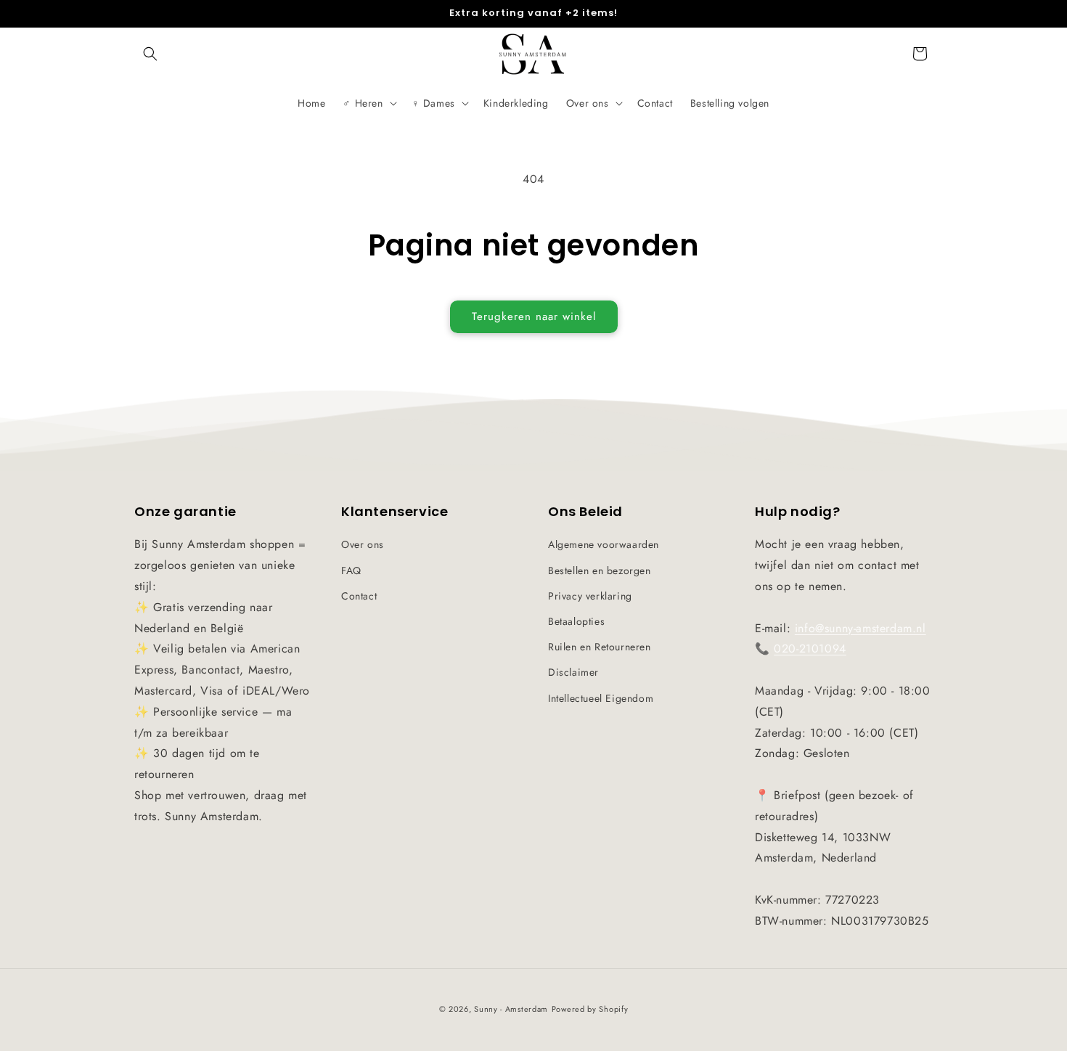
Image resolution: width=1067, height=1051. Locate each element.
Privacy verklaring (590, 596)
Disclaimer (573, 672)
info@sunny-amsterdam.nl (860, 628)
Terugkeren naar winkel (534, 316)
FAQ (351, 570)
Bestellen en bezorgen (599, 570)
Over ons (362, 544)
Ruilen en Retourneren (599, 646)
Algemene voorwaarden (603, 544)
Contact (359, 596)
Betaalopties (576, 621)
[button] (150, 54)
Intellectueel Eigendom (600, 698)
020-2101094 (810, 648)
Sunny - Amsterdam (511, 1009)
